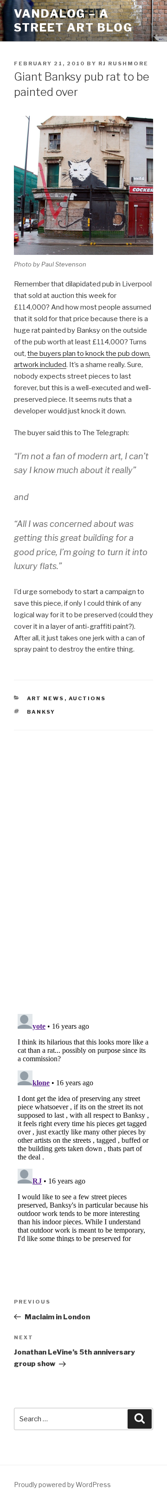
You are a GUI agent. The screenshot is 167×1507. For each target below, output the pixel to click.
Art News (45, 698)
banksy (41, 712)
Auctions (87, 698)
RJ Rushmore (123, 63)
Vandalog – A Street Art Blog (73, 20)
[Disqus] (83, 860)
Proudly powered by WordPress (62, 1484)
